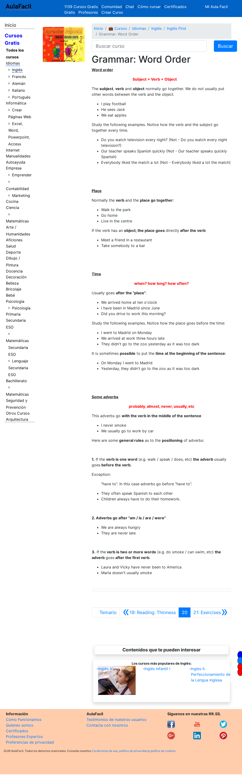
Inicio (10, 25)
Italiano (18, 90)
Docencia (14, 271)
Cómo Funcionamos (23, 719)
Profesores (88, 12)
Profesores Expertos (24, 736)
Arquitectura (17, 419)
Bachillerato (16, 380)
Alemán (18, 83)
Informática (16, 103)
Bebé (10, 295)
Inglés (17, 69)
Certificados (17, 730)
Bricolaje (13, 289)
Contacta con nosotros (107, 725)
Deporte (13, 252)
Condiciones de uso (105, 751)
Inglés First (176, 28)
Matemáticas (17, 221)
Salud (11, 246)
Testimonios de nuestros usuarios (116, 719)
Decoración (16, 277)
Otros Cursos (18, 413)
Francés (19, 76)
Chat (129, 6)
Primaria (13, 314)
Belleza (12, 283)
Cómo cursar (149, 6)
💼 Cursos (117, 28)
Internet (13, 150)
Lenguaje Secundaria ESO (18, 368)
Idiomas (13, 63)
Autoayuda (15, 162)
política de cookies (163, 751)
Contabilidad (17, 188)
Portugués (21, 97)
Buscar (225, 46)
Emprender (22, 175)
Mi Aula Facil (216, 6)
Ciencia (12, 207)
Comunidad (111, 6)
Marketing (21, 195)
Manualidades (18, 156)
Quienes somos (19, 725)
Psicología (15, 301)
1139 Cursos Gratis (81, 6)
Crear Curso (112, 12)
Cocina (12, 201)
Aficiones (14, 240)
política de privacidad (133, 751)
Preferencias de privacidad (30, 742)
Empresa (14, 168)
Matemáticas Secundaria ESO (17, 347)
